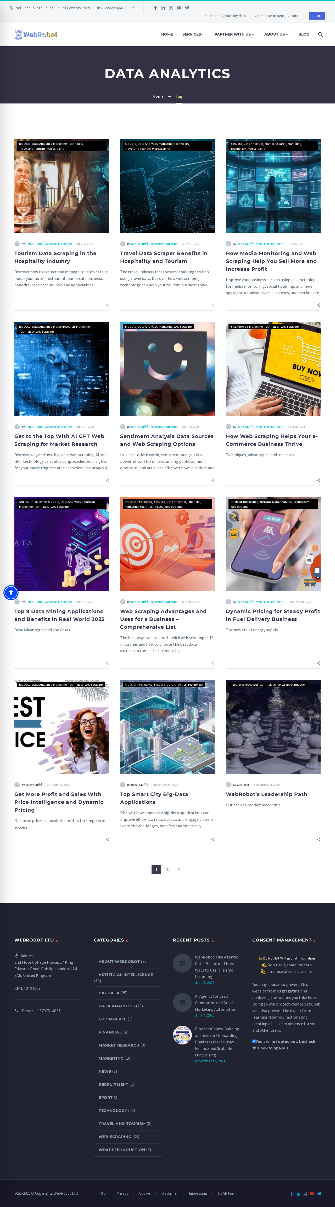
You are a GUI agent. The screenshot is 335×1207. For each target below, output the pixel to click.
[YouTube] (179, 8)
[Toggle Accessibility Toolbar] (11, 593)
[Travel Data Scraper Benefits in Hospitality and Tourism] (167, 186)
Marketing (60, 144)
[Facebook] (155, 8)
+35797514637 (47, 1010)
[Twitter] (171, 8)
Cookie (144, 1194)
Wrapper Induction (294, 684)
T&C (102, 1194)
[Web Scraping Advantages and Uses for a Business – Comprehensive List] (167, 544)
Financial (88, 502)
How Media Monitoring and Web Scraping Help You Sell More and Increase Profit (271, 261)
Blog (303, 34)
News (105, 1071)
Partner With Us (233, 34)
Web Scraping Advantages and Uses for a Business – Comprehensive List (163, 619)
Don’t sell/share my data (227, 15)
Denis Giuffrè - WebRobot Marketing (48, 244)
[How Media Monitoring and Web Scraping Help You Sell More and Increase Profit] (273, 186)
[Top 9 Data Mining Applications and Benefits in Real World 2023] (61, 544)
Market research (275, 144)
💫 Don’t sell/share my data (286, 964)
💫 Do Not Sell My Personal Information (286, 958)
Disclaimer (169, 1194)
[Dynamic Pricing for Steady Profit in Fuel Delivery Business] (273, 544)
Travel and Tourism (32, 149)
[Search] (320, 34)
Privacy (122, 1194)
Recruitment (114, 1084)
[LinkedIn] (163, 8)
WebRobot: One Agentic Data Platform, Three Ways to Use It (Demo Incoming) (216, 966)
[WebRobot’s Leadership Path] (273, 727)
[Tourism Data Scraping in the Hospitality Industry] (61, 186)
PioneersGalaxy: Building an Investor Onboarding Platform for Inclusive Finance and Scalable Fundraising (217, 1042)
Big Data (25, 144)
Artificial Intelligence (33, 502)
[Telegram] (187, 8)
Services (191, 34)
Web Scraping (55, 149)
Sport (143, 507)
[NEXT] (178, 869)
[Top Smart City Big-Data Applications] (167, 727)
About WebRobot (241, 684)
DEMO (317, 15)
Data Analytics (42, 144)
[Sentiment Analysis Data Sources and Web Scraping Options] (167, 369)
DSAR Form (227, 1194)
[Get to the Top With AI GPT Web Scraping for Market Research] (61, 369)
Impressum (198, 1194)
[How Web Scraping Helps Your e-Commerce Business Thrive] (273, 369)
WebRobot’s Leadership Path (267, 794)
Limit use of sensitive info (278, 15)
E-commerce (239, 326)
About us (274, 34)
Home (167, 34)
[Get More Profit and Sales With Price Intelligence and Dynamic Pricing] (61, 727)
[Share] (107, 304)
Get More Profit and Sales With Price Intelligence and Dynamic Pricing (58, 802)
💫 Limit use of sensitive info (286, 971)
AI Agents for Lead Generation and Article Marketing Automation (215, 1003)
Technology (75, 144)
